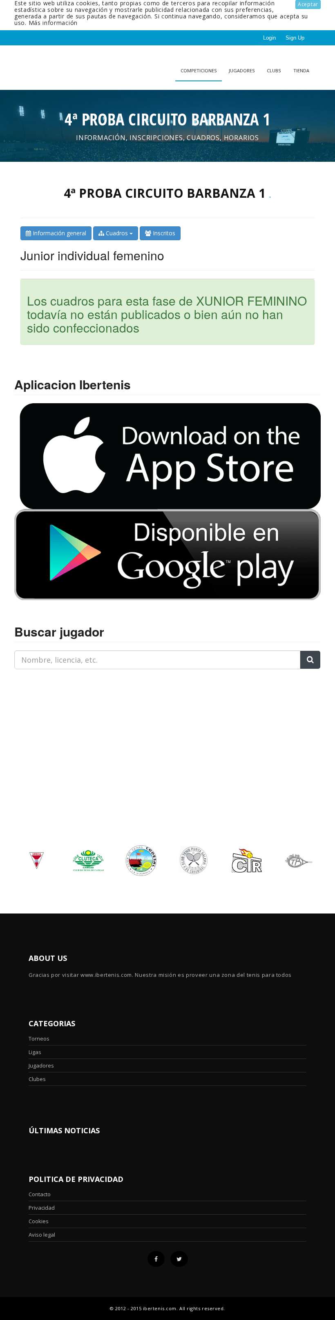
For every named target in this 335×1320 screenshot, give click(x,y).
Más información (53, 23)
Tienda (301, 70)
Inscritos (163, 233)
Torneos (39, 1038)
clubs (274, 70)
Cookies (39, 1221)
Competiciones (199, 70)
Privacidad (42, 1207)
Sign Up (295, 38)
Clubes (37, 1079)
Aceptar (308, 4)
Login (269, 38)
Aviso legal (42, 1234)
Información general (58, 233)
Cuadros (117, 233)
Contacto (40, 1194)
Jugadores (242, 70)
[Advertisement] (65, 727)
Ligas (35, 1052)
